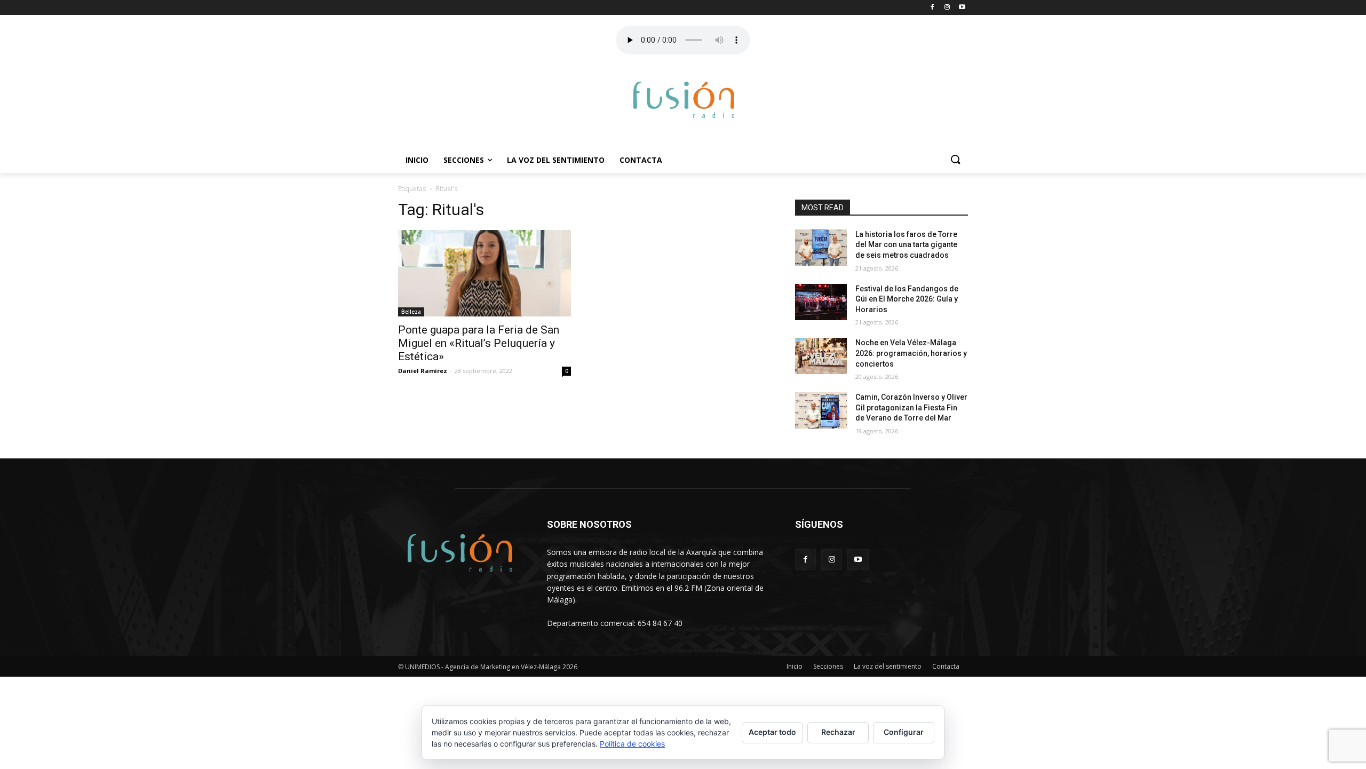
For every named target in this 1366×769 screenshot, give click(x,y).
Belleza (411, 311)
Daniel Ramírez (422, 371)
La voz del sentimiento (556, 160)
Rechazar (838, 731)
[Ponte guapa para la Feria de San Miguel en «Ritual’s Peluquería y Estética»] (484, 273)
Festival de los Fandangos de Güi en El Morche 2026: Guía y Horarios (906, 299)
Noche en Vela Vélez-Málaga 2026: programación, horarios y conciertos (911, 353)
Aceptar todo (772, 731)
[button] (955, 160)
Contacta (641, 160)
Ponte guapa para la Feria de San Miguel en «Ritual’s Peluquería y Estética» (478, 343)
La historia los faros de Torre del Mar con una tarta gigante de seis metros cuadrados (906, 244)
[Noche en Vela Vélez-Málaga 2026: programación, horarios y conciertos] (821, 356)
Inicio (417, 160)
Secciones (463, 160)
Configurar (904, 731)
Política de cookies (632, 743)
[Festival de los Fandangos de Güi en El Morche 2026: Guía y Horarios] (821, 302)
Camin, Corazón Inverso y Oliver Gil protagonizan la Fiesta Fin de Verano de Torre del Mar (911, 407)
